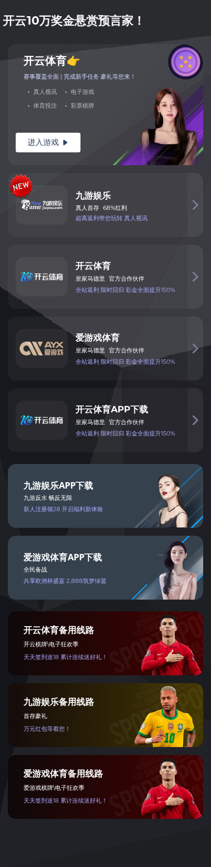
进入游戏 (48, 142)
